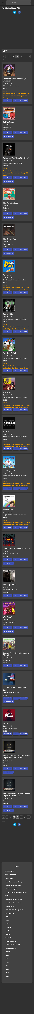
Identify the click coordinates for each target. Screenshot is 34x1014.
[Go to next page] (3, 59)
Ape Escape (8, 275)
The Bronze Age (9, 239)
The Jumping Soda (10, 203)
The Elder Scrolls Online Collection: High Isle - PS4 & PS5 (17, 795)
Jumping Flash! (9, 470)
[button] (17, 51)
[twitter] (14, 12)
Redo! (5, 723)
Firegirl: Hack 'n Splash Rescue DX (16, 549)
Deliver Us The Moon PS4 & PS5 (16, 158)
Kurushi (6, 431)
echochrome (8, 510)
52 (14, 56)
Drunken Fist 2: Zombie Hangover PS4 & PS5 (16, 654)
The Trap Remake (10, 585)
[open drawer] (2, 2)
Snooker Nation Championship (15, 687)
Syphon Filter (8, 314)
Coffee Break (8, 122)
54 (21, 56)
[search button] (30, 2)
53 (17, 56)
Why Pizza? (7, 617)
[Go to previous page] (3, 56)
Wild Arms (7, 392)
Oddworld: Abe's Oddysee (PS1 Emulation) (15, 80)
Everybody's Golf (9, 353)
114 (29, 56)
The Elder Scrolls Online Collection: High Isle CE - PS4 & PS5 (17, 756)
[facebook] (19, 12)
